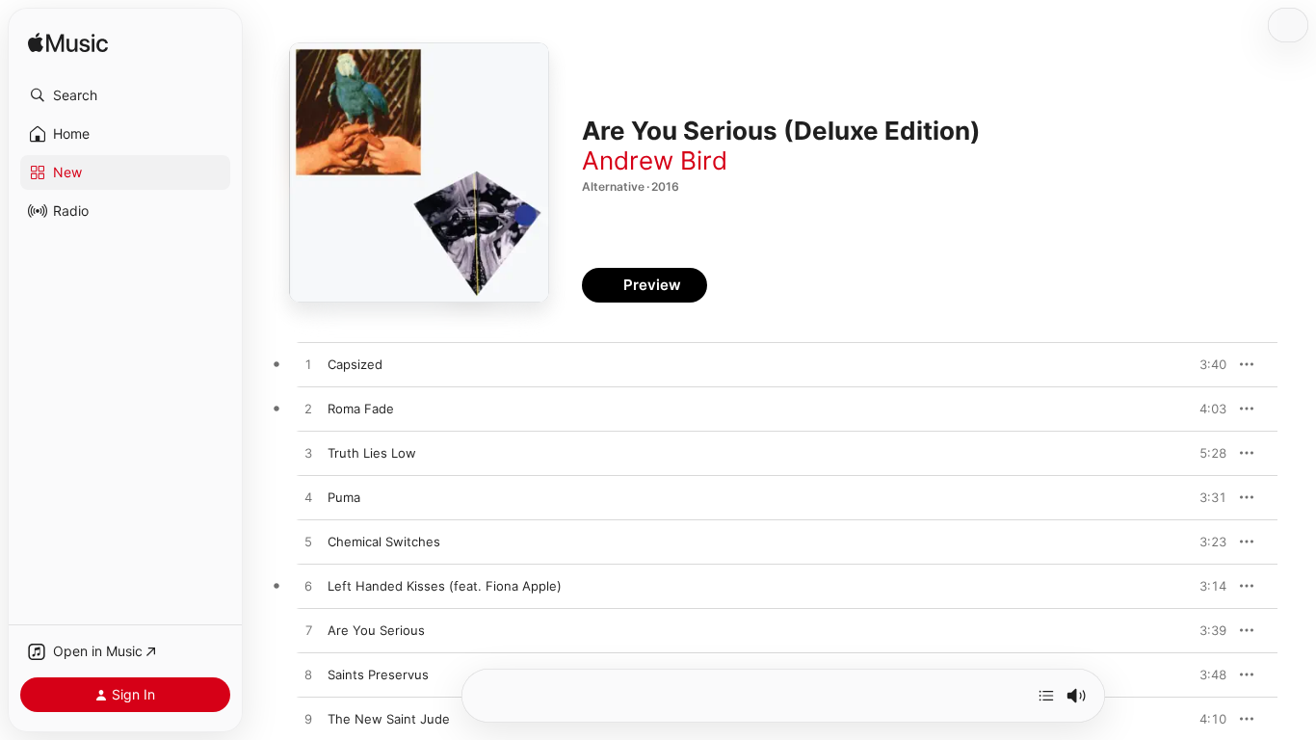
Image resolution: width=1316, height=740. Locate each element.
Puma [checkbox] (344, 497)
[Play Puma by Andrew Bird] (308, 498)
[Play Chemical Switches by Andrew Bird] (308, 542)
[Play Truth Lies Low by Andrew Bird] (308, 453)
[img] (68, 44)
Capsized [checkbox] (355, 364)
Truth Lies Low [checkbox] (372, 453)
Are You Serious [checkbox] (376, 630)
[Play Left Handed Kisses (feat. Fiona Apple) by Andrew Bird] (308, 586)
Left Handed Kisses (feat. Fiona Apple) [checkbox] (445, 586)
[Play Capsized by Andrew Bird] (308, 365)
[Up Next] (1046, 695)
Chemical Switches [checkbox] (384, 541)
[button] (125, 95)
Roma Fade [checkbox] (361, 408)
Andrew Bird (654, 160)
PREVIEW (1205, 364)
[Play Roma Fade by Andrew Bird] (308, 409)
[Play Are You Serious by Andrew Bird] (308, 631)
